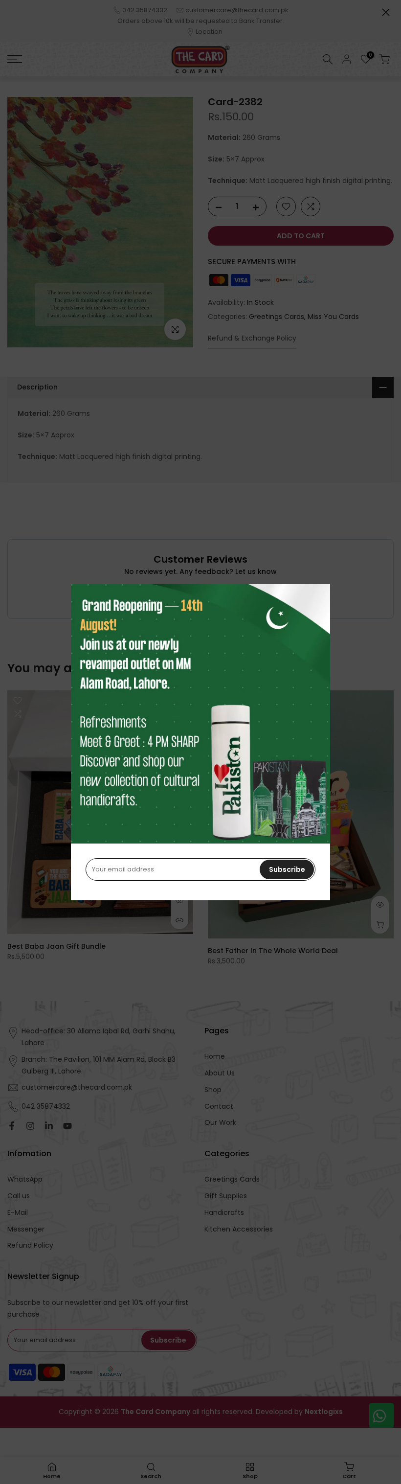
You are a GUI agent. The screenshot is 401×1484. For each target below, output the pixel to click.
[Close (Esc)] (386, 12)
